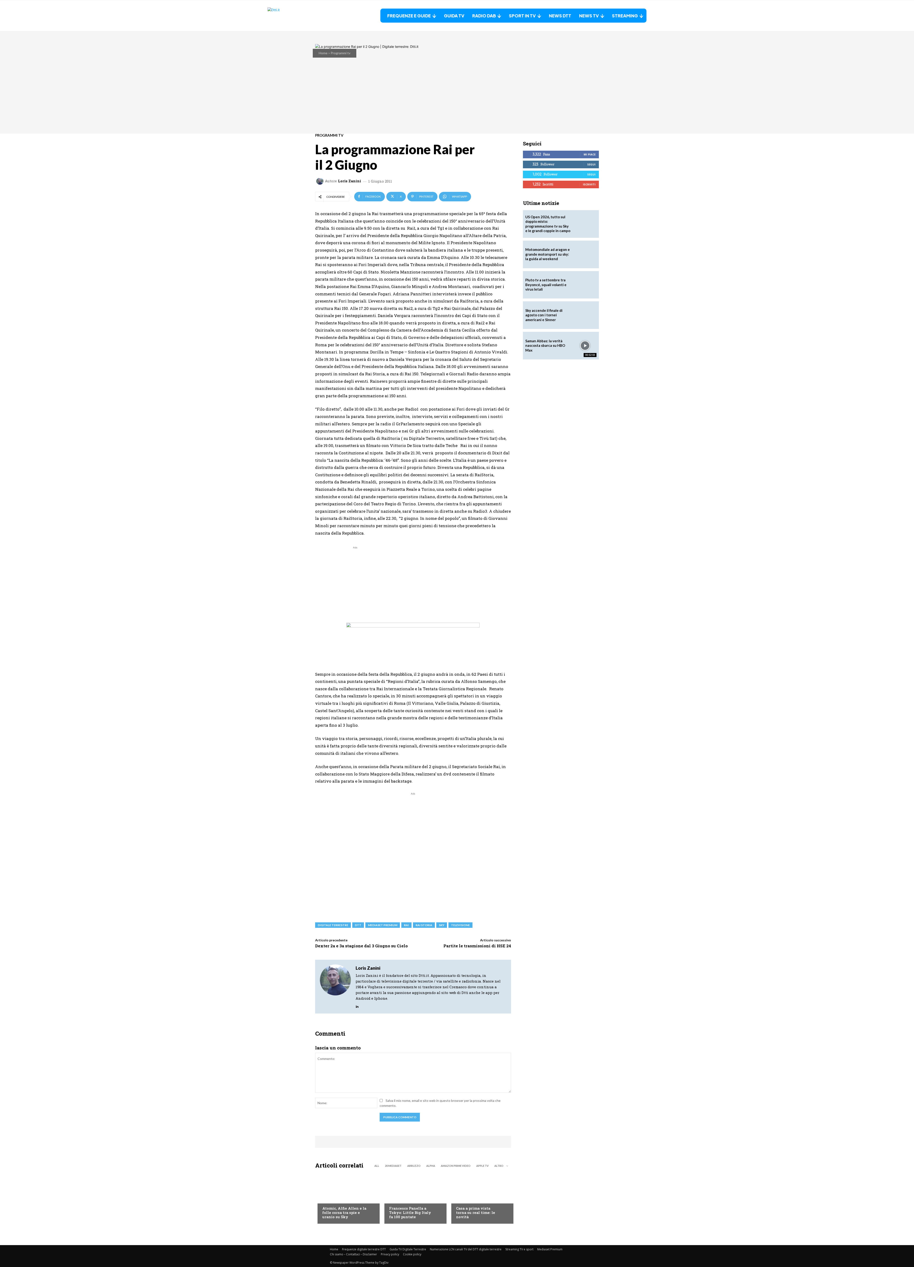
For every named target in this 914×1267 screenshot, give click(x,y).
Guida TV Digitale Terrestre (408, 1249)
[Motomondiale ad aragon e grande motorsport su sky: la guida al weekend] (585, 254)
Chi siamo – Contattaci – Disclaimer (353, 1254)
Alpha (430, 1165)
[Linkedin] (357, 1005)
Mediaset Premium (549, 1249)
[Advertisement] (355, 583)
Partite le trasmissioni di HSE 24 (477, 946)
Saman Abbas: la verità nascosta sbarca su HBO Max (545, 345)
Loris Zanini (349, 181)
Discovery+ (398, 1198)
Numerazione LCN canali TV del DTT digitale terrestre (466, 1249)
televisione (460, 925)
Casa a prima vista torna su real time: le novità (475, 1212)
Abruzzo (414, 1165)
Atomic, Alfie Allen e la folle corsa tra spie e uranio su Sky (344, 1212)
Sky (441, 925)
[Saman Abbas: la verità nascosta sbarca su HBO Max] (585, 345)
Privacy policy (390, 1254)
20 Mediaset (393, 1165)
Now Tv (328, 1198)
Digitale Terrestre (333, 925)
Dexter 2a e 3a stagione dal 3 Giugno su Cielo (361, 946)
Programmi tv (340, 53)
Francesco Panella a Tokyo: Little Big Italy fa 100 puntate (410, 1212)
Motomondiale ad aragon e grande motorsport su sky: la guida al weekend (547, 254)
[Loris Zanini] (320, 181)
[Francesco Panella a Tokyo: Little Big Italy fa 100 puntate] (413, 1197)
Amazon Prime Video (456, 1165)
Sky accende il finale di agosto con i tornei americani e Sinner (543, 315)
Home (323, 53)
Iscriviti (589, 184)
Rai (406, 925)
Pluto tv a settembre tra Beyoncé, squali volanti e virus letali (545, 284)
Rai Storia (424, 925)
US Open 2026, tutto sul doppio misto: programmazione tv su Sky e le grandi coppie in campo (547, 224)
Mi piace (590, 154)
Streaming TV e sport (519, 1249)
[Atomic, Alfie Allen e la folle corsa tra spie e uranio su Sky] (346, 1197)
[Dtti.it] (297, 15)
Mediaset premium (382, 925)
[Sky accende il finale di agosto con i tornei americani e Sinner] (585, 315)
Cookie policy (412, 1254)
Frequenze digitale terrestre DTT (364, 1249)
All (376, 1165)
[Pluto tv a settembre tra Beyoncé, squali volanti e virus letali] (585, 284)
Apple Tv (482, 1165)
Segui (591, 164)
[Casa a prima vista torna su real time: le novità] (480, 1197)
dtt (358, 925)
